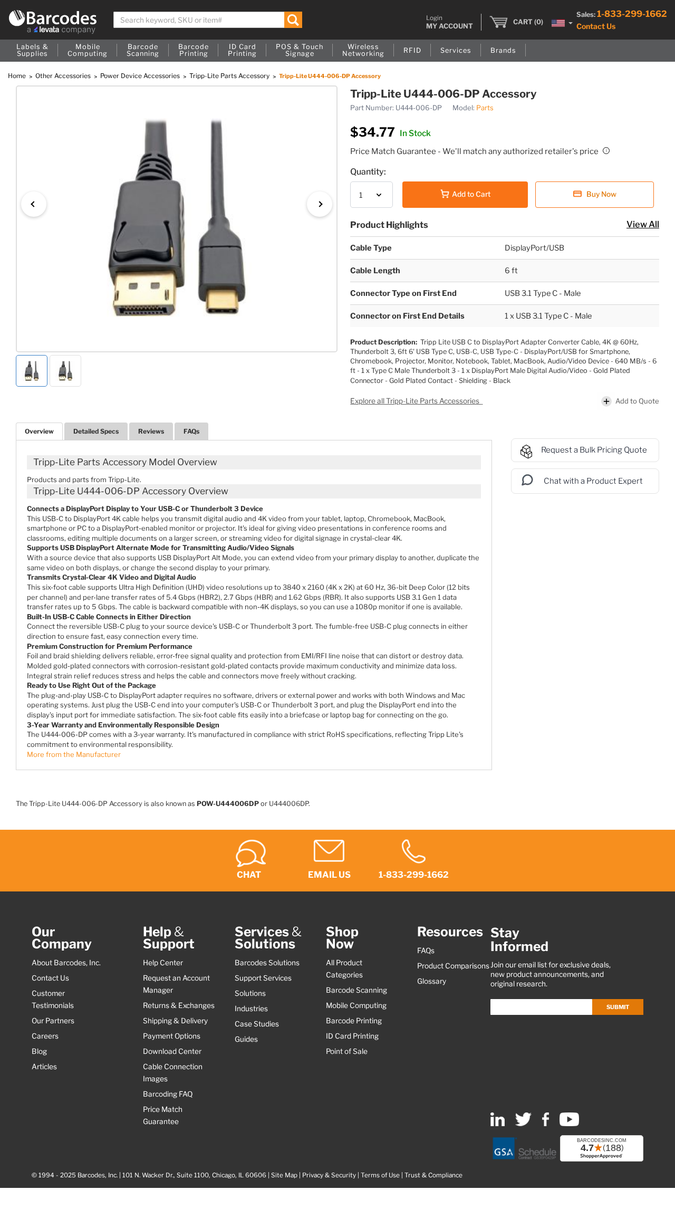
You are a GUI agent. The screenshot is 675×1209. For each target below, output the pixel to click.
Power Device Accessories (140, 76)
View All (642, 224)
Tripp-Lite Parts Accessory (230, 76)
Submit (617, 1007)
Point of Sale (347, 1051)
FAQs (191, 431)
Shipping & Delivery (175, 1020)
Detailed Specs (96, 431)
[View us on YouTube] (569, 1124)
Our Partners (53, 1020)
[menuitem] (32, 50)
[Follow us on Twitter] (523, 1124)
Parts (485, 107)
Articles (44, 1066)
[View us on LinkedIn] (497, 1124)
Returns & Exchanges (179, 1005)
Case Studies (257, 1024)
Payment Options (171, 1036)
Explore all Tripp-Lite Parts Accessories (415, 401)
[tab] (39, 431)
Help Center (163, 962)
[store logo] (53, 21)
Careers (45, 1036)
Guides (246, 1039)
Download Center (172, 1051)
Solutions (250, 993)
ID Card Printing (352, 1036)
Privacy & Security (329, 1175)
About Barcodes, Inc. (66, 962)
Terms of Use (380, 1175)
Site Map (284, 1175)
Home (17, 76)
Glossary (431, 981)
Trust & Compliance (433, 1175)
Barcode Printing (354, 1020)
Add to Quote (637, 401)
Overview (39, 431)
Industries (251, 1008)
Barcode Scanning (356, 990)
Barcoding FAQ (167, 1094)
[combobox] (207, 20)
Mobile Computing (356, 1005)
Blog (39, 1051)
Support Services (263, 978)
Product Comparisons (453, 966)
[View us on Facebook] (545, 1124)
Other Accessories (63, 76)
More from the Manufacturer (74, 754)
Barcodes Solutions (267, 962)
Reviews (151, 431)
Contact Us (595, 26)
